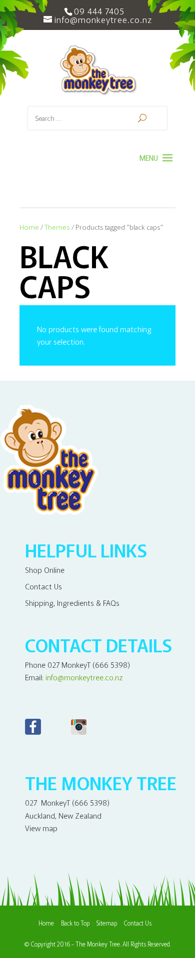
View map (41, 828)
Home (29, 227)
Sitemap (106, 923)
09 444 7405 (99, 10)
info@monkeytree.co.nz (84, 677)
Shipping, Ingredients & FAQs (72, 602)
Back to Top (75, 923)
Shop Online (44, 569)
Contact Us (43, 586)
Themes (57, 227)
